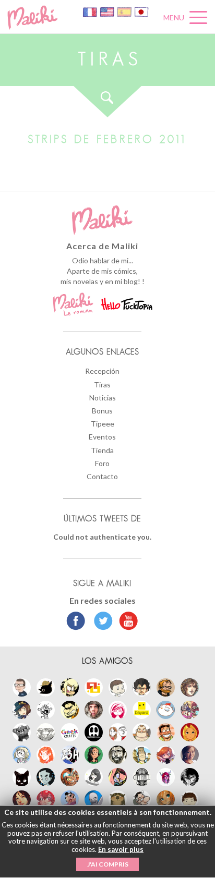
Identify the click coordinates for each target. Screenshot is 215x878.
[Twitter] (100, 622)
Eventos (102, 436)
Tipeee (102, 423)
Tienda (102, 450)
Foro (102, 463)
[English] (107, 11)
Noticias (102, 397)
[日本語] (141, 11)
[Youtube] (126, 622)
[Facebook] (76, 622)
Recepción (102, 371)
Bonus (102, 410)
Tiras (102, 384)
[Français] (90, 11)
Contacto (102, 476)
